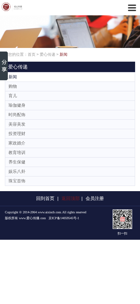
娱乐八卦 (16, 171)
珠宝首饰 (16, 180)
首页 (31, 54)
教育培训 (16, 152)
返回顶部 (71, 198)
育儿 (12, 95)
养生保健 (16, 162)
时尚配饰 (16, 114)
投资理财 (16, 133)
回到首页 (45, 198)
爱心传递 (47, 54)
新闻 (63, 54)
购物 (12, 86)
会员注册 (95, 198)
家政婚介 (16, 143)
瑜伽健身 (16, 105)
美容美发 (16, 124)
